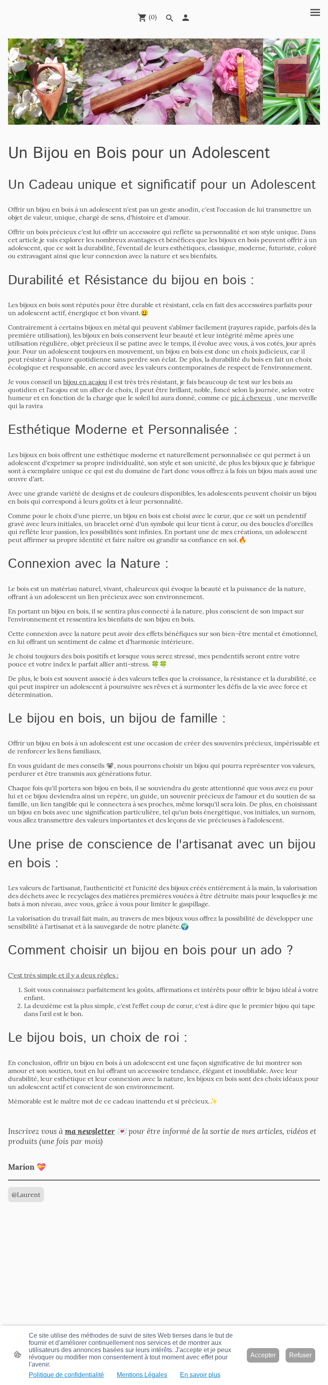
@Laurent (26, 1195)
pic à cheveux (251, 398)
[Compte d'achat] (185, 17)
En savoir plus (200, 1374)
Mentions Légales (142, 1374)
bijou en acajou (85, 382)
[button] (169, 18)
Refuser (300, 1355)
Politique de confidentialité (66, 1374)
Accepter (263, 1355)
